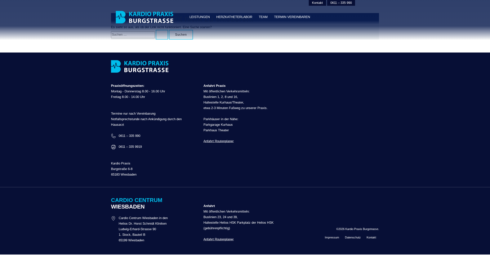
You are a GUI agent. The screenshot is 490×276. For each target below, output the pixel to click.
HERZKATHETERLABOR (234, 17)
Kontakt (317, 3)
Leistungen (199, 17)
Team (263, 17)
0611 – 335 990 (341, 3)
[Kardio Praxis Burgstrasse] (144, 17)
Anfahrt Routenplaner (218, 141)
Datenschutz (353, 237)
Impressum (332, 237)
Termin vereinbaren (292, 17)
